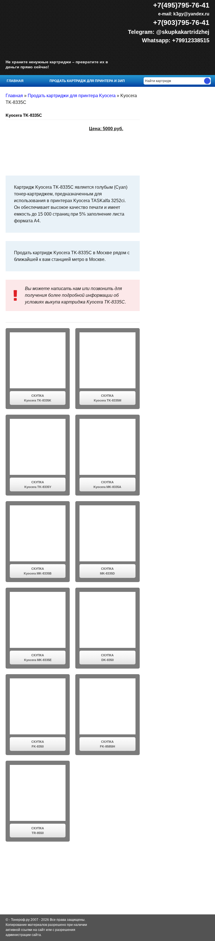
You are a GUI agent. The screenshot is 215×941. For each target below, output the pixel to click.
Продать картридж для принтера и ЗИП (87, 81)
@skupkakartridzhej (182, 32)
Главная (15, 81)
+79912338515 (190, 40)
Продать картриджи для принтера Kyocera (72, 95)
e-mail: (183, 13)
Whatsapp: (157, 40)
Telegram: (142, 32)
